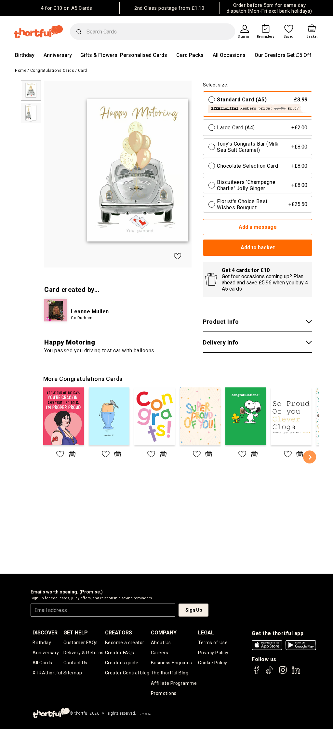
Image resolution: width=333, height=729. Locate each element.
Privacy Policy (213, 652)
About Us (161, 642)
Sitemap (72, 672)
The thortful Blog (170, 672)
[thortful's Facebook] (256, 673)
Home (20, 70)
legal (206, 633)
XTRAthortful (47, 672)
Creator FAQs (119, 652)
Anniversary (58, 55)
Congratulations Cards (52, 70)
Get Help (75, 633)
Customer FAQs (80, 642)
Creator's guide (122, 662)
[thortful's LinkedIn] (296, 673)
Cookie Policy (212, 662)
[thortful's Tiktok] (269, 673)
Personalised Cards (143, 55)
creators (118, 633)
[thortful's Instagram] (283, 673)
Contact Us (75, 662)
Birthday (24, 55)
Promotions (164, 693)
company (164, 633)
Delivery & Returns (83, 652)
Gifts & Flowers (98, 55)
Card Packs (190, 55)
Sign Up (193, 610)
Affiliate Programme (174, 683)
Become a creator (124, 642)
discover (45, 633)
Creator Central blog (127, 672)
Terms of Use (213, 642)
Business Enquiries (171, 662)
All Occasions (229, 55)
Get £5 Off (299, 55)
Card (82, 70)
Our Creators (270, 55)
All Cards (42, 662)
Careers (159, 652)
